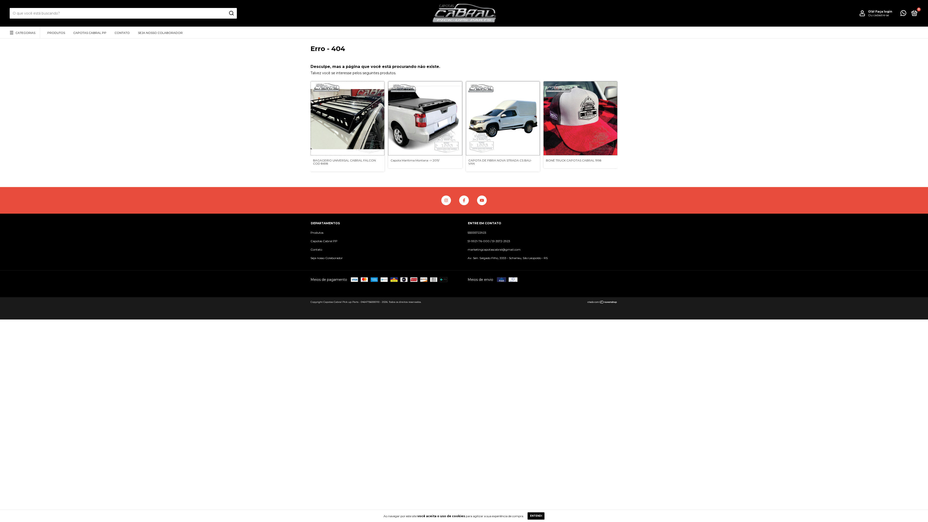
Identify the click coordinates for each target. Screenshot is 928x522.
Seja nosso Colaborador (160, 33)
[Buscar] (231, 13)
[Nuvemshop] (602, 302)
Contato (122, 33)
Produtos (56, 33)
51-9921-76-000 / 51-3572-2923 (489, 241)
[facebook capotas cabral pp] (464, 200)
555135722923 (477, 232)
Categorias (25, 33)
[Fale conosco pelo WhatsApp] (903, 14)
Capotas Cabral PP (89, 33)
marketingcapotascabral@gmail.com (494, 249)
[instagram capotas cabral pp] (446, 200)
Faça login (883, 11)
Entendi (536, 515)
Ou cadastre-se (878, 15)
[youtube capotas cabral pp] (482, 200)
